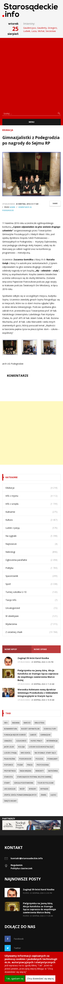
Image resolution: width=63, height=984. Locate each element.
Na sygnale (11, 535)
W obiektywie (12, 616)
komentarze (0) (25, 207)
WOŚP (22, 789)
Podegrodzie (8, 210)
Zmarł (43, 795)
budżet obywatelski (30, 729)
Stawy (7, 783)
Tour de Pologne (45, 783)
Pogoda (39, 759)
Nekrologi (10, 551)
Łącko (53, 795)
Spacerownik (12, 575)
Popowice (8, 765)
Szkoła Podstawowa (23, 783)
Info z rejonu (12, 495)
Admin (12, 207)
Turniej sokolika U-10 (16, 591)
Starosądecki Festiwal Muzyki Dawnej (34, 777)
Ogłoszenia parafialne (16, 559)
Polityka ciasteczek (21, 868)
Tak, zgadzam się (14, 978)
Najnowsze (11, 543)
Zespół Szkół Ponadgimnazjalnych (20, 795)
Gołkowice (21, 741)
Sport (8, 583)
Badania (15, 723)
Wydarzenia (11, 624)
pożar (20, 765)
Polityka (9, 567)
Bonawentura (10, 729)
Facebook (19, 938)
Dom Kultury (50, 729)
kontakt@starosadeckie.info (27, 858)
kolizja (21, 747)
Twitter (17, 948)
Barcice (27, 723)
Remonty (39, 771)
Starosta (8, 777)
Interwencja (51, 741)
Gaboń (33, 735)
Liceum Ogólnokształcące (41, 747)
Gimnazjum (45, 735)
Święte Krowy (10, 801)
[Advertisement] (31, 73)
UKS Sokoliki (9, 789)
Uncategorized (13, 608)
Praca (29, 765)
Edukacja (7, 130)
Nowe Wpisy (11, 649)
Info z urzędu (12, 503)
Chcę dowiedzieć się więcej (40, 978)
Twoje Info (11, 600)
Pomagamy (52, 759)
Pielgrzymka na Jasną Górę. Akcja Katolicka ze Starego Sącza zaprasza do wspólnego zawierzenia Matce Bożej (39, 908)
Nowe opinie (40, 649)
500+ (6, 723)
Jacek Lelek (9, 747)
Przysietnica (10, 771)
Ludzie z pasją (13, 527)
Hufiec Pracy (36, 741)
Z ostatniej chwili (14, 632)
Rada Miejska (25, 771)
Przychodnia (43, 765)
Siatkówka (53, 771)
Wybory (32, 789)
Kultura (9, 519)
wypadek (44, 789)
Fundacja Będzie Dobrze (15, 735)
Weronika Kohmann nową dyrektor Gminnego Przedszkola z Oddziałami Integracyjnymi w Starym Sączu (38, 692)
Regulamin (16, 865)
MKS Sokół (25, 753)
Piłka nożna (9, 759)
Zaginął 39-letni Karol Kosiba (33, 658)
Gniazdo (8, 741)
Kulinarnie (10, 511)
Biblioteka (39, 723)
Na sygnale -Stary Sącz (45, 753)
